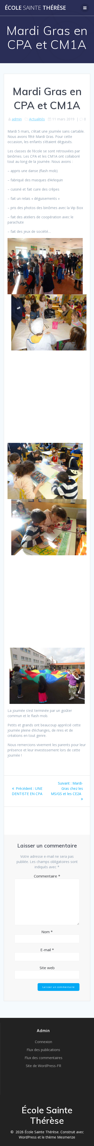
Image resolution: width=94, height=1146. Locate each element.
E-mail (47, 949)
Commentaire (47, 875)
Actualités (37, 119)
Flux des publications (43, 1049)
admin (17, 119)
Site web (47, 967)
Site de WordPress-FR (43, 1065)
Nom (47, 931)
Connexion (43, 1041)
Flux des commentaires (43, 1057)
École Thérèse (35, 7)
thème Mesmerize (60, 1137)
